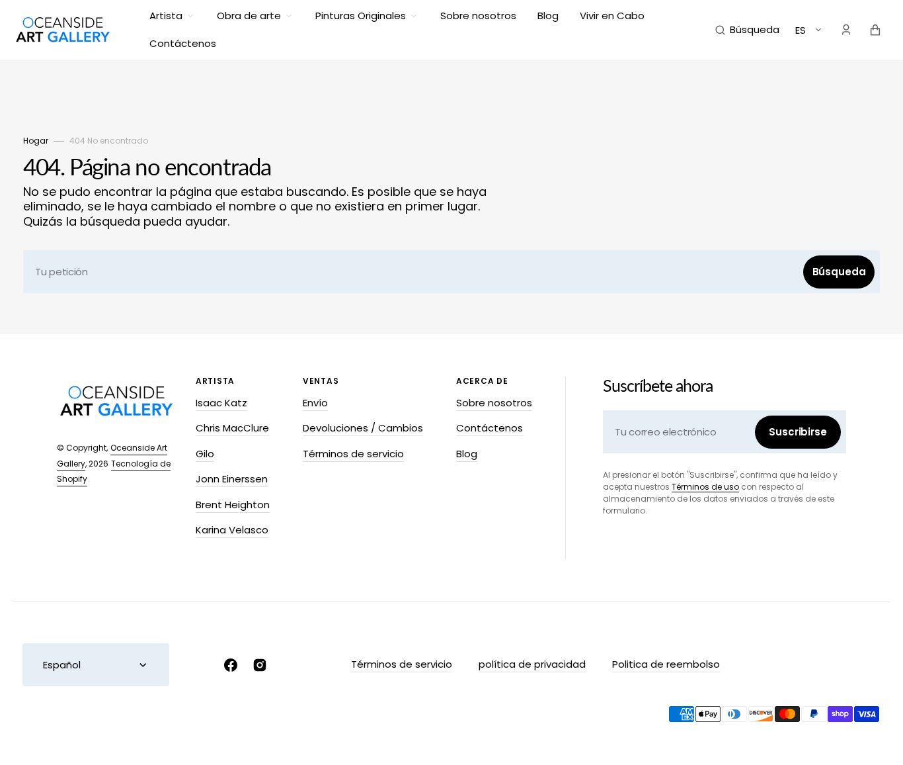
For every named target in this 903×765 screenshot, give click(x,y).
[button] (747, 29)
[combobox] (451, 271)
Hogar (35, 140)
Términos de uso (705, 486)
